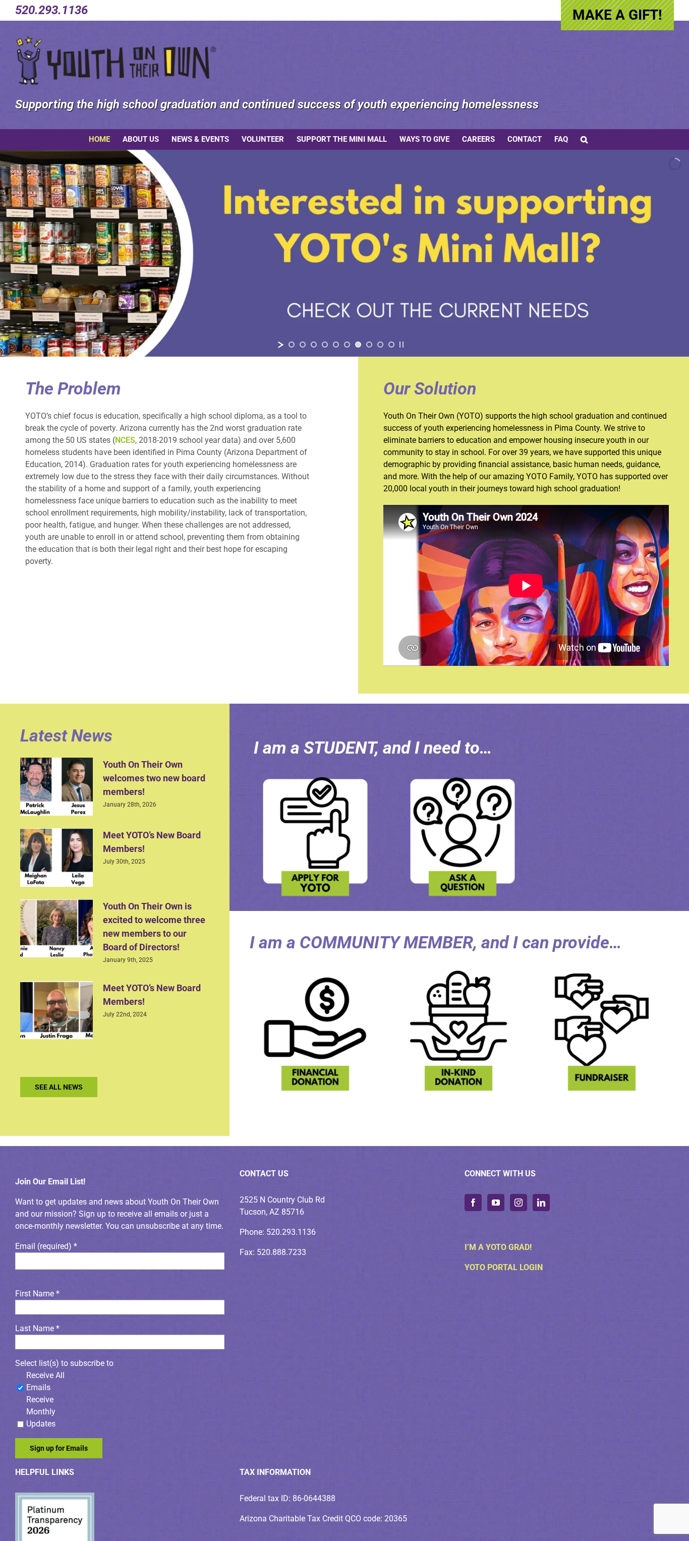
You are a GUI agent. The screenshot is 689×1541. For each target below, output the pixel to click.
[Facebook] (473, 1202)
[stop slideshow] (401, 344)
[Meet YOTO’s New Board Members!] (56, 857)
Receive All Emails (45, 1381)
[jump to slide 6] (347, 344)
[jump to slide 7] (358, 344)
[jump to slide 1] (292, 344)
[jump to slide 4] (325, 344)
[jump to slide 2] (303, 344)
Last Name (37, 1328)
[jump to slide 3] (314, 344)
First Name (37, 1293)
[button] (584, 139)
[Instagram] (518, 1202)
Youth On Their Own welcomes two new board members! (154, 778)
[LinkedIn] (541, 1202)
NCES (125, 440)
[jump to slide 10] (391, 344)
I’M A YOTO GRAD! (498, 1247)
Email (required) (46, 1246)
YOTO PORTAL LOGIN (504, 1267)
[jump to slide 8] (369, 344)
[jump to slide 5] (336, 344)
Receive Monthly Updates (40, 1412)
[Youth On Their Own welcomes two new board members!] (56, 787)
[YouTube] (495, 1202)
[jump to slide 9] (380, 344)
